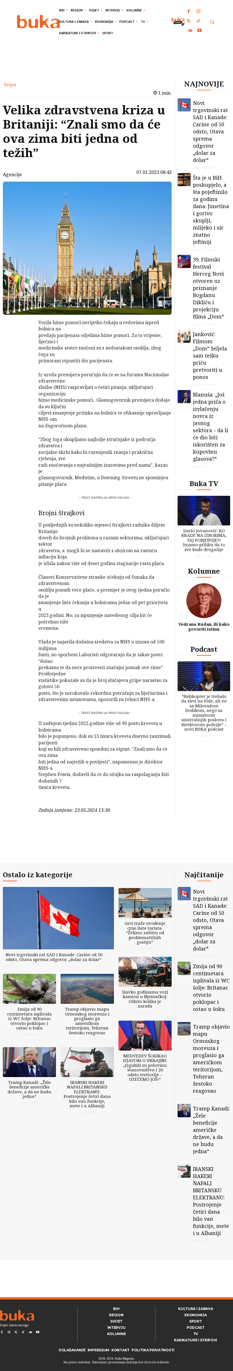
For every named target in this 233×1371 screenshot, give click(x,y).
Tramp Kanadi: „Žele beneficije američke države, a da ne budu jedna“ (29, 1089)
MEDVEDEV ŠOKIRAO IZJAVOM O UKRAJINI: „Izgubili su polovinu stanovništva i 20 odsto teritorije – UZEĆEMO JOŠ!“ (145, 1067)
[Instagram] (198, 11)
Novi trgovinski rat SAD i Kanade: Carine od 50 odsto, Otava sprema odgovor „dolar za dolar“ (210, 131)
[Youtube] (199, 30)
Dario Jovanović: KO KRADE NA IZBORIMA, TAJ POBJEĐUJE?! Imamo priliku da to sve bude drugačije (203, 540)
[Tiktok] (198, 21)
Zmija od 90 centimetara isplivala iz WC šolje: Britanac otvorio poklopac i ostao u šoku (29, 1018)
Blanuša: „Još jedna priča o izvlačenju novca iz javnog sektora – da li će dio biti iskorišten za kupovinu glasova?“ (210, 426)
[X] (23, 338)
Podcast (203, 649)
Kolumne (204, 571)
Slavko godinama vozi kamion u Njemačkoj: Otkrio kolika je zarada (145, 999)
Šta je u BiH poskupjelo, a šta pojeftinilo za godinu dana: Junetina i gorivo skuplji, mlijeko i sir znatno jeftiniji (211, 209)
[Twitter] (189, 21)
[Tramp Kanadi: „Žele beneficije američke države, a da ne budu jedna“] (29, 1062)
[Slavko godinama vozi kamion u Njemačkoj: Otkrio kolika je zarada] (145, 972)
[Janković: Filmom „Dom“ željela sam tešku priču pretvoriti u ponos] (184, 336)
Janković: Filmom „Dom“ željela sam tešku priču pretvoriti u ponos (210, 355)
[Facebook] (189, 11)
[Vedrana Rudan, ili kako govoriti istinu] (203, 600)
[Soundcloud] (190, 30)
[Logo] (38, 21)
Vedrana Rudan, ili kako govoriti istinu (204, 626)
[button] (212, 22)
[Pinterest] (23, 352)
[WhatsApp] (23, 365)
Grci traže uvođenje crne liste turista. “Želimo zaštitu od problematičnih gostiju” (145, 932)
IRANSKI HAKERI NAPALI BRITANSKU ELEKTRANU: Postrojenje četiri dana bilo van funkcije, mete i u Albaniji (87, 1094)
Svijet (10, 84)
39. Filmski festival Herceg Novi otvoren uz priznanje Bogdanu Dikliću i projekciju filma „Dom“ (208, 288)
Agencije (12, 174)
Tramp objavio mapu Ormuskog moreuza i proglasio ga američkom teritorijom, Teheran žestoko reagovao (87, 1020)
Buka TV (204, 483)
